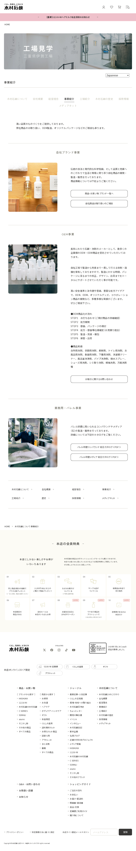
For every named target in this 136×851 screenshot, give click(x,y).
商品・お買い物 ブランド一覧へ (99, 193)
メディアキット (68, 105)
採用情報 (124, 99)
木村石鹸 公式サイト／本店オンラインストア (24, 843)
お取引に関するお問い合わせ (99, 379)
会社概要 (38, 99)
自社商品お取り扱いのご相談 (99, 203)
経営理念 (53, 99)
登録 (125, 832)
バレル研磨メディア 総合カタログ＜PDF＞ (99, 457)
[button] (127, 7)
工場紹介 (85, 99)
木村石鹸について (17, 99)
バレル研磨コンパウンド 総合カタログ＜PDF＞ (99, 447)
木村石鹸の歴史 (104, 99)
